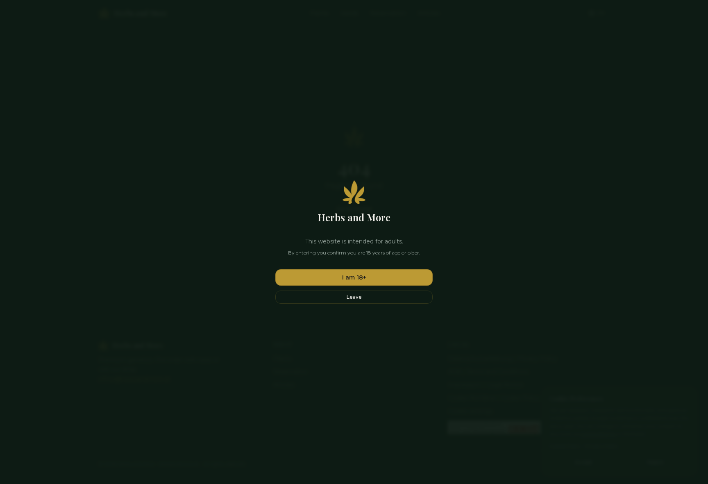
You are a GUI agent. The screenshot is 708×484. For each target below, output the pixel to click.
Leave (354, 297)
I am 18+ (354, 277)
